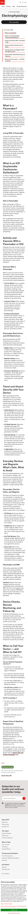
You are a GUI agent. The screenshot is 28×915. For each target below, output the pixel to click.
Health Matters (6, 833)
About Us (5, 822)
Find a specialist (14, 22)
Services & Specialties (22, 6)
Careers (4, 867)
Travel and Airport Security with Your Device (14, 46)
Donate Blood (6, 849)
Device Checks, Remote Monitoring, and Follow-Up (15, 55)
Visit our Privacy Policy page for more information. (13, 906)
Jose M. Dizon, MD (6, 775)
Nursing (4, 860)
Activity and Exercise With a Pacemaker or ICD (15, 41)
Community (5, 824)
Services (8, 6)
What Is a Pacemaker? (10, 33)
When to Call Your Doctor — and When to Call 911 (14, 60)
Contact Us (5, 826)
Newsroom (5, 835)
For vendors (5, 873)
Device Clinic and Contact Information (13, 753)
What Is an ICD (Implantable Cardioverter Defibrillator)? (12, 36)
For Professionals (7, 856)
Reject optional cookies (14, 913)
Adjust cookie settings (6, 903)
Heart (13, 6)
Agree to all (14, 910)
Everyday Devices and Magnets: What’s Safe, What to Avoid (14, 50)
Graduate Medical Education (10, 858)
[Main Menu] (25, 2)
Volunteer (5, 847)
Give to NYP (5, 844)
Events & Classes (7, 838)
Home (3, 6)
